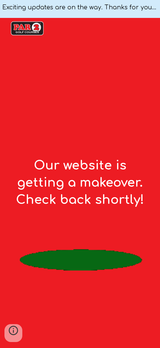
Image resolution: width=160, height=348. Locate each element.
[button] (13, 333)
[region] (80, 9)
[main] (80, 183)
